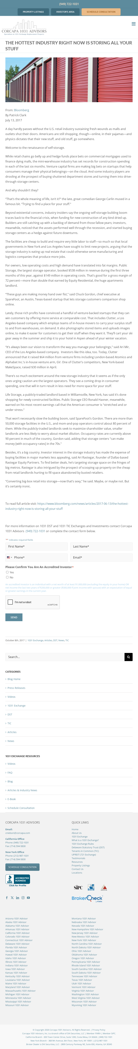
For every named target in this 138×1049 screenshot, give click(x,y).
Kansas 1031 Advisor (16, 972)
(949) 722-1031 (69, 4)
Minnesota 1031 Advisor (18, 998)
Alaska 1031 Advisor (15, 922)
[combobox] (9, 557)
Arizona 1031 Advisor (16, 918)
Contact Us (77, 869)
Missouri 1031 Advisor (17, 1005)
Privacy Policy (98, 1029)
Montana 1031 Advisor (84, 918)
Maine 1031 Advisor (15, 983)
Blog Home (14, 679)
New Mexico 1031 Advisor (85, 936)
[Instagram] (23, 897)
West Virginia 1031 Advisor (86, 998)
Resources (77, 861)
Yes (12, 572)
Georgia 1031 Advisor (16, 951)
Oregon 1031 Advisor (83, 958)
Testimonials (78, 858)
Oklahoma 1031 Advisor (84, 954)
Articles (48, 640)
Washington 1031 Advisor (85, 994)
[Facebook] (6, 897)
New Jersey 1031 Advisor (85, 933)
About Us (77, 833)
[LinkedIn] (17, 897)
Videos (11, 696)
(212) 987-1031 (21, 855)
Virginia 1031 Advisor (83, 990)
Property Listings (81, 865)
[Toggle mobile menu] (134, 23)
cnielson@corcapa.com (17, 833)
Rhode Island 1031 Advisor (86, 965)
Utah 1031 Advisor (81, 983)
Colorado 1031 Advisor (17, 936)
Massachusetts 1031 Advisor (20, 990)
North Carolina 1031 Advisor (87, 943)
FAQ (10, 772)
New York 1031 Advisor (84, 940)
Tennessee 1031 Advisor (84, 976)
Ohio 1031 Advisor (81, 951)
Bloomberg (21, 110)
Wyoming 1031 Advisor (84, 1005)
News (61, 640)
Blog (10, 781)
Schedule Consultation (21, 808)
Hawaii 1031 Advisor (16, 954)
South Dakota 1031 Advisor (86, 972)
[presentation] (32, 602)
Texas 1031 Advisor (82, 979)
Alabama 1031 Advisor (17, 925)
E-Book (12, 799)
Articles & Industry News (22, 790)
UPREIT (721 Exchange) (84, 854)
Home (75, 829)
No (11, 577)
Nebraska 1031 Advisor (84, 922)
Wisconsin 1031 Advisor (84, 1001)
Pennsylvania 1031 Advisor (86, 961)
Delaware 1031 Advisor (17, 943)
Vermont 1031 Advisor (83, 987)
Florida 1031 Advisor (16, 947)
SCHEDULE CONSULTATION (22, 867)
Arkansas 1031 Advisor (17, 929)
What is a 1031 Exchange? (85, 840)
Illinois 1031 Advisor (15, 961)
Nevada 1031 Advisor (83, 925)
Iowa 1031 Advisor (15, 969)
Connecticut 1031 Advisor (19, 940)
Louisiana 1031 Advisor (17, 979)
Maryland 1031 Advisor (17, 987)
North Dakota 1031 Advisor (86, 947)
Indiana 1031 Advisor (16, 965)
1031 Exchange (35, 640)
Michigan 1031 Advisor (17, 994)
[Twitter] (12, 897)
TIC (67, 640)
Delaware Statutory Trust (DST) (88, 847)
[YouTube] (28, 897)
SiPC (113, 1033)
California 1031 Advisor (17, 933)
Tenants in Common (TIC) (85, 851)
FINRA (98, 1033)
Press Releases (16, 688)
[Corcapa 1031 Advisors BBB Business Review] (17, 876)
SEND (14, 617)
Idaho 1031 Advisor (15, 958)
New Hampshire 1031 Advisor (87, 929)
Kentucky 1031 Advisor (17, 976)
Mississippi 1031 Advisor (18, 1001)
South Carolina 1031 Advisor (87, 969)
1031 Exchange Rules (83, 843)
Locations (77, 872)
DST (55, 640)
